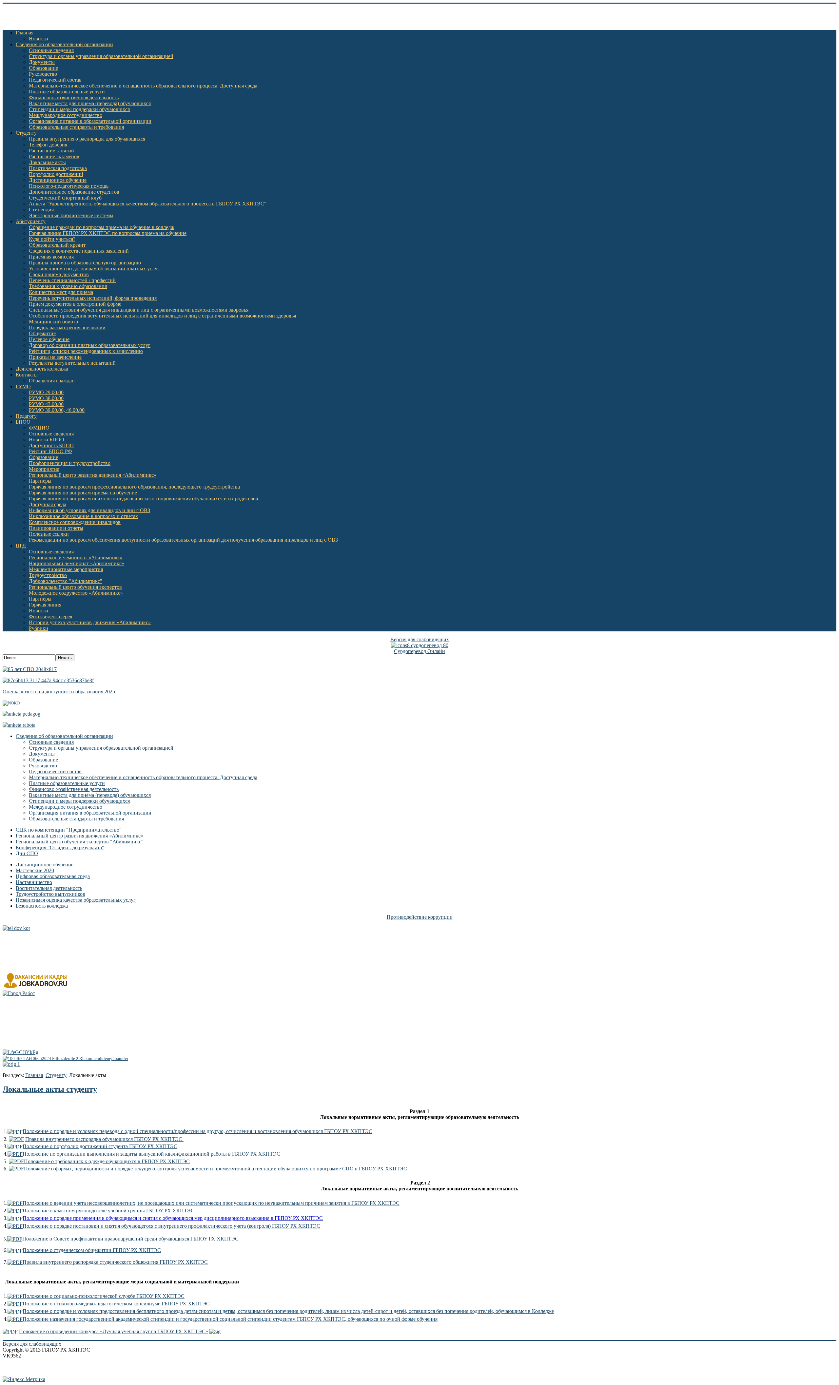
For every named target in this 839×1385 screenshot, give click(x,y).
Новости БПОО (46, 439)
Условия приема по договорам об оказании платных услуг (94, 268)
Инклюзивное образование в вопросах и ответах (83, 516)
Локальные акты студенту (50, 1089)
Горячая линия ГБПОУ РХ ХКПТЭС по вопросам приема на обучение (107, 233)
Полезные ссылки (49, 534)
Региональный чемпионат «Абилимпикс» (76, 557)
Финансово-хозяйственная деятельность (74, 97)
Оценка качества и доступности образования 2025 (59, 691)
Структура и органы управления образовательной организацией (101, 56)
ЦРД (21, 545)
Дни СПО (27, 853)
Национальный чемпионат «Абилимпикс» (76, 563)
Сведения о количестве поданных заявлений (79, 251)
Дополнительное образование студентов (74, 192)
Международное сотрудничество (65, 115)
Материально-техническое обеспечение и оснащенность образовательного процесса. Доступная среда (143, 85)
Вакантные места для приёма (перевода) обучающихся (90, 103)
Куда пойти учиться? (52, 239)
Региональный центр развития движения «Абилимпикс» (92, 475)
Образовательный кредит (57, 245)
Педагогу (26, 416)
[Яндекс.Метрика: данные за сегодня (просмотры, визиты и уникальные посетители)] (24, 1379)
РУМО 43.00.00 (46, 404)
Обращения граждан (52, 380)
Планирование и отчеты (56, 528)
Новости (38, 38)
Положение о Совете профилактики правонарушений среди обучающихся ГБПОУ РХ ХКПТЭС (130, 1238)
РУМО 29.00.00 (46, 392)
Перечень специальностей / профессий (72, 280)
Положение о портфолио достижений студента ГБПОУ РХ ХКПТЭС (100, 1146)
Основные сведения (51, 50)
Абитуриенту (31, 221)
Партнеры (40, 481)
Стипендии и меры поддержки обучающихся (79, 109)
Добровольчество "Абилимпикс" (65, 581)
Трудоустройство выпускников (50, 894)
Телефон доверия (48, 144)
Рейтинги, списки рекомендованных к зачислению (86, 351)
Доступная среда (47, 504)
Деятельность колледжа (42, 369)
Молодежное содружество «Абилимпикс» (76, 593)
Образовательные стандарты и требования (76, 127)
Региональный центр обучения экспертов (75, 587)
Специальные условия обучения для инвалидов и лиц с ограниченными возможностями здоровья (138, 310)
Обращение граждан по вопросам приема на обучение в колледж (101, 227)
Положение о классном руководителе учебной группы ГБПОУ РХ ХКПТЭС (108, 1210)
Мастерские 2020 (35, 870)
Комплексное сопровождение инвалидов (75, 522)
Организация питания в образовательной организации (90, 121)
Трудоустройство (48, 575)
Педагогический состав (55, 80)
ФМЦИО (39, 428)
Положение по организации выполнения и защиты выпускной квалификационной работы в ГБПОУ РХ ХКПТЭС (151, 1154)
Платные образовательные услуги (67, 91)
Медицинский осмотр (53, 321)
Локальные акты (47, 162)
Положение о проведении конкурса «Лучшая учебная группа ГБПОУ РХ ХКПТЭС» (113, 1331)
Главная (24, 32)
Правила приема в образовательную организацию (85, 262)
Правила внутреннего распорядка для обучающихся (87, 139)
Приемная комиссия (51, 257)
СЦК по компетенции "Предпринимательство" (69, 830)
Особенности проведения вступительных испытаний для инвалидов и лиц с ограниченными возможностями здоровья (162, 315)
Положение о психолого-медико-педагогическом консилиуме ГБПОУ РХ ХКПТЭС (116, 1303)
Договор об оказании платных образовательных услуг (89, 345)
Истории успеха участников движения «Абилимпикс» (90, 622)
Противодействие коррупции (420, 917)
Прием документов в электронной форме (75, 304)
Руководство (43, 74)
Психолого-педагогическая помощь (68, 186)
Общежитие (42, 333)
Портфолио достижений (56, 174)
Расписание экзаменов (54, 156)
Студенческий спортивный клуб (65, 198)
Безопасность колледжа (42, 906)
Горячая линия (45, 604)
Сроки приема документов (59, 274)
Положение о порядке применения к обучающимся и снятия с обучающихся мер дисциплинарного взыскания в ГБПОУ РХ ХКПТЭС (173, 1218)
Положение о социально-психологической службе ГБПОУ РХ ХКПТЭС (104, 1296)
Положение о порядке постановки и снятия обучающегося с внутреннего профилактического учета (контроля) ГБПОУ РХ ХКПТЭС (171, 1226)
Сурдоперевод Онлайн (419, 651)
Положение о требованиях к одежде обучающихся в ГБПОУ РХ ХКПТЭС (107, 1161)
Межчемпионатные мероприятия (66, 569)
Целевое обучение (49, 339)
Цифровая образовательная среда (53, 876)
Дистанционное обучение (58, 180)
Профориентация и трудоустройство (69, 463)
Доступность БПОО (51, 445)
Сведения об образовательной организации (64, 44)
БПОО (23, 422)
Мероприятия (44, 469)
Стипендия (41, 209)
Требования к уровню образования (68, 286)
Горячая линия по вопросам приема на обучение (83, 492)
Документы (42, 62)
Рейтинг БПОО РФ (50, 451)
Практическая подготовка (58, 168)
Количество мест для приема (61, 292)
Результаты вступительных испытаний (72, 363)
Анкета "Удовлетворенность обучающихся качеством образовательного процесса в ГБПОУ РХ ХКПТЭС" (147, 203)
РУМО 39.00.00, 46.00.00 (57, 410)
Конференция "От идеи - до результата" (60, 847)
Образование (43, 68)
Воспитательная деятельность (49, 888)
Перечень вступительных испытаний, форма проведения (93, 298)
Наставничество (34, 882)
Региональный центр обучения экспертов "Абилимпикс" (80, 841)
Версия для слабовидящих (419, 639)
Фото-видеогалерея (50, 616)
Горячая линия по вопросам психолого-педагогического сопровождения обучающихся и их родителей (143, 498)
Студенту (26, 133)
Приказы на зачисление (55, 357)
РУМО (23, 386)
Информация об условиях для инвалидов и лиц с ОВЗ (89, 510)
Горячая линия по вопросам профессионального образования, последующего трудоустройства (134, 487)
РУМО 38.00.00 (46, 398)
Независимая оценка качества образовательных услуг (76, 900)
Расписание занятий (51, 150)
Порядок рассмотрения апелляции (67, 327)
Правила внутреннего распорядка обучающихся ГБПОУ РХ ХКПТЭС (104, 1139)
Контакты (27, 374)
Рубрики (38, 628)
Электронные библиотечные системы (71, 215)
